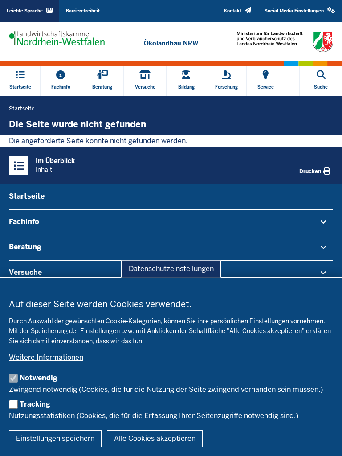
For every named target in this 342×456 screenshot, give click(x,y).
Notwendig (38, 378)
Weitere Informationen (46, 357)
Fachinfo (24, 221)
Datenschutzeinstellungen (171, 269)
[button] (300, 11)
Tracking (35, 404)
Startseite (27, 196)
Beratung (25, 247)
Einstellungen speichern (55, 438)
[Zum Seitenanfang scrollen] (324, 439)
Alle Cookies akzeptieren (154, 438)
